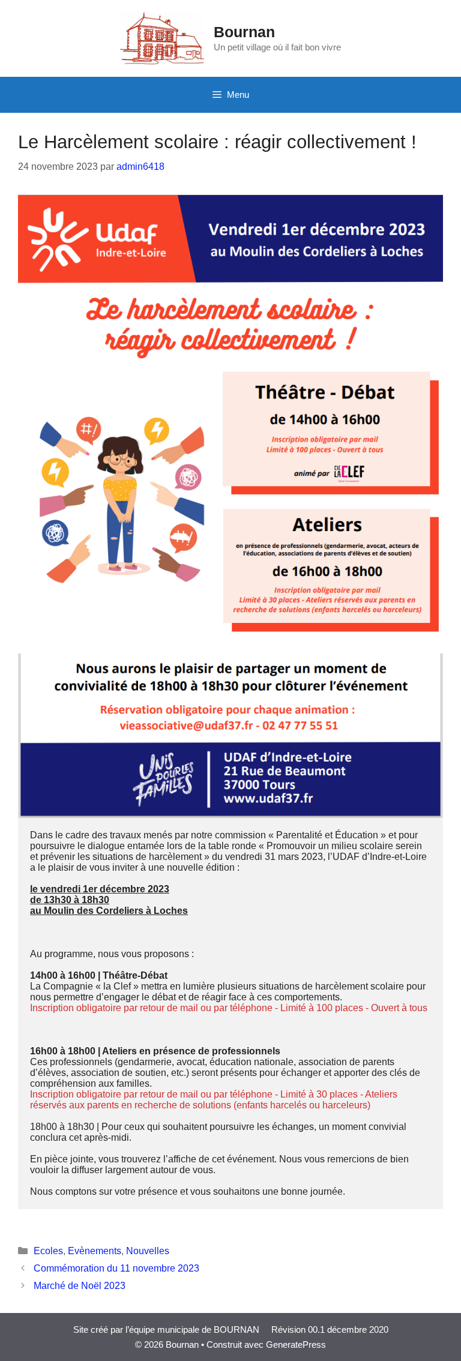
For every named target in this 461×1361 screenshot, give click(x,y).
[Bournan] (162, 37)
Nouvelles (147, 1251)
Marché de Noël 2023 (79, 1286)
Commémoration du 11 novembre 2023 (116, 1268)
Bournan (244, 31)
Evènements (94, 1251)
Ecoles (48, 1251)
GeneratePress (296, 1344)
